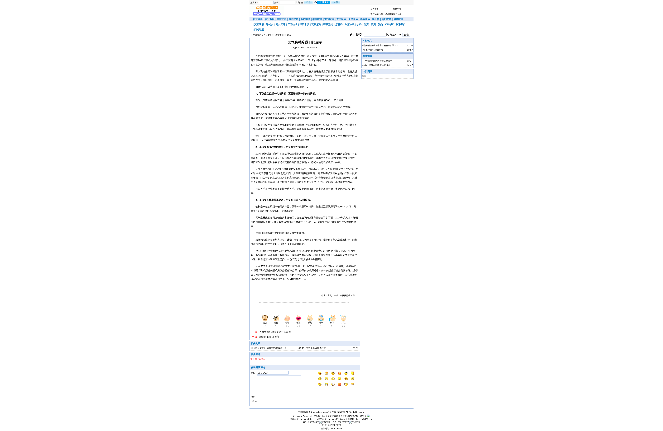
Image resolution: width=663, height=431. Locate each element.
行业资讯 (258, 19)
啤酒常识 (304, 24)
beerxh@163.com (364, 419)
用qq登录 (322, 2)
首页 (270, 35)
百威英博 (305, 19)
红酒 (366, 24)
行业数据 (270, 19)
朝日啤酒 (386, 19)
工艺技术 (292, 24)
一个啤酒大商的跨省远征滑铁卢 (377, 61)
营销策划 (316, 24)
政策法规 (349, 24)
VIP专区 (389, 24)
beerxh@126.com (337, 419)
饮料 (359, 24)
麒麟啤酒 (398, 19)
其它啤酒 (259, 24)
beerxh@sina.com (309, 419)
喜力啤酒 (365, 19)
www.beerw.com (320, 412)
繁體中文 (397, 9)
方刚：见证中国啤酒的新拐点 (376, 65)
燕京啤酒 (317, 19)
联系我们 (401, 24)
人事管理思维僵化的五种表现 (275, 332)
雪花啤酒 (281, 19)
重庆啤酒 (329, 19)
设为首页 (374, 9)
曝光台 (269, 24)
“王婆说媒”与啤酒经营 (316, 348)
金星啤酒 (353, 19)
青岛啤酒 (293, 19)
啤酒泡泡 (328, 24)
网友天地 (280, 24)
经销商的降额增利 (269, 336)
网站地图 (259, 29)
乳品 (380, 24)
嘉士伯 (375, 19)
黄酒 (373, 24)
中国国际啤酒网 (330, 416)
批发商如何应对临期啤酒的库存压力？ (268, 348)
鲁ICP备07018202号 (357, 416)
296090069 (313, 422)
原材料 (339, 24)
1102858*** (343, 422)
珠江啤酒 (341, 19)
